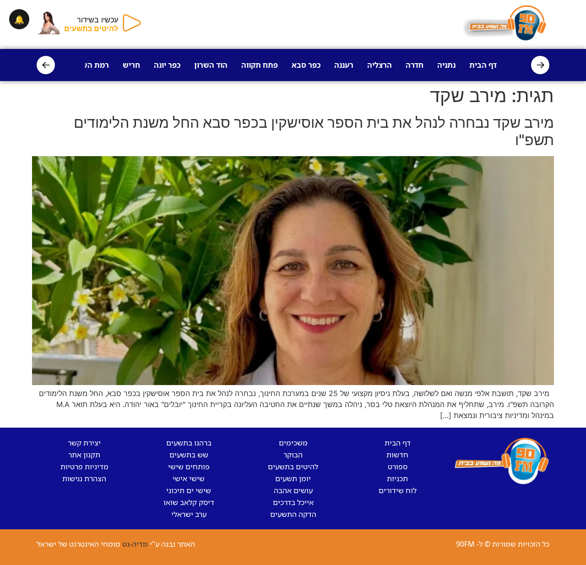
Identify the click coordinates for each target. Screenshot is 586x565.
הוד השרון (211, 65)
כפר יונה (167, 65)
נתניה (446, 65)
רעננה (343, 65)
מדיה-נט (135, 544)
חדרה (414, 65)
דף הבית (483, 65)
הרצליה (379, 65)
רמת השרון (90, 65)
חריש (131, 65)
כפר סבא (306, 65)
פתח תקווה (259, 65)
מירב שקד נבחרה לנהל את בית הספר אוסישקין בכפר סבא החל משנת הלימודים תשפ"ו (314, 131)
